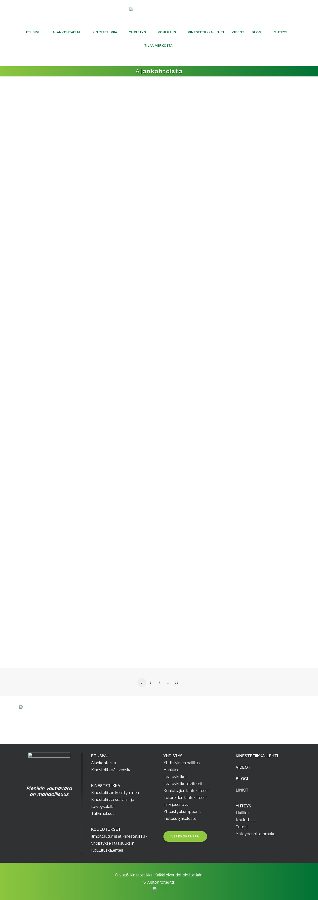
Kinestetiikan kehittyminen (115, 792)
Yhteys (280, 32)
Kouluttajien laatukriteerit (186, 790)
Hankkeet (172, 769)
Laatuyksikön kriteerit (182, 783)
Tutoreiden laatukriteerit (185, 797)
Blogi (257, 32)
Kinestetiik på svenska (111, 769)
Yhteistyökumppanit (182, 811)
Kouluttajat (246, 820)
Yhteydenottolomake (255, 833)
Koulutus (167, 32)
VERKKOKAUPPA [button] (185, 836)
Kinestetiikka (104, 32)
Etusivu (33, 32)
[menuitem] (35, 32)
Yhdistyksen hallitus (181, 763)
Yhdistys (137, 32)
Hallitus (242, 813)
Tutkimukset (102, 813)
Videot (238, 32)
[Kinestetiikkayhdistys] (159, 12)
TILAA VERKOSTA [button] (158, 45)
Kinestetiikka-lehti (206, 32)
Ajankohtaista (66, 32)
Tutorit (242, 827)
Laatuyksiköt (175, 776)
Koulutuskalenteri (107, 850)
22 (176, 682)
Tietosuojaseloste (179, 818)
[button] (22, 59)
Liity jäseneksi (176, 804)
